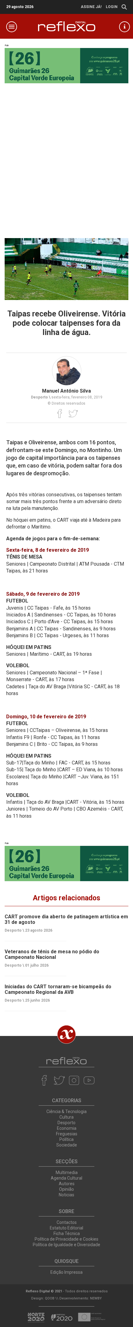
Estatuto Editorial (66, 1227)
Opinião (66, 1189)
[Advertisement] (66, 159)
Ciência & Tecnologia (66, 1111)
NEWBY (96, 1298)
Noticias (66, 1194)
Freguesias (66, 1133)
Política (66, 1139)
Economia (66, 1128)
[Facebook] (60, 413)
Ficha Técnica (67, 1233)
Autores (67, 1183)
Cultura (66, 1117)
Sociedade (66, 1144)
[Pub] (66, 863)
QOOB (49, 1298)
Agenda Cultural (66, 1178)
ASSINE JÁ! (91, 7)
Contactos (67, 1222)
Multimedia (67, 1172)
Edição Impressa (66, 1272)
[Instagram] (74, 1080)
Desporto (66, 1122)
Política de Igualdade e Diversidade (66, 1244)
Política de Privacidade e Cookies (66, 1239)
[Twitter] (73, 413)
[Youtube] (89, 1080)
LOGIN (112, 7)
